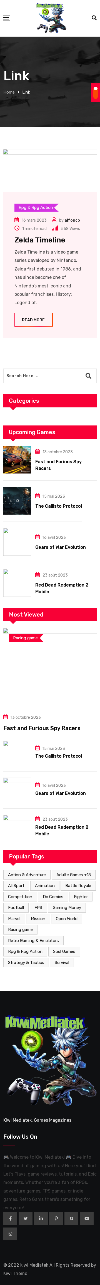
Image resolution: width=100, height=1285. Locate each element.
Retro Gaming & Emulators (33, 940)
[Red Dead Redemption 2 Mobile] (17, 583)
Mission (38, 918)
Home (9, 92)
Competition (20, 896)
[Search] (94, 18)
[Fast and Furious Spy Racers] (17, 460)
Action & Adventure (27, 874)
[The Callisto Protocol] (17, 501)
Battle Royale (78, 885)
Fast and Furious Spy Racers (42, 728)
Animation (45, 885)
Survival (62, 962)
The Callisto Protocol (58, 506)
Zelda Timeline (39, 240)
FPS (38, 907)
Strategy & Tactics (26, 962)
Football (16, 907)
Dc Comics (53, 896)
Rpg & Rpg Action (25, 951)
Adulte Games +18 (73, 874)
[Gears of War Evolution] (17, 542)
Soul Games (64, 951)
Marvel (14, 918)
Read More (33, 320)
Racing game (20, 929)
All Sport (16, 885)
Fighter (81, 896)
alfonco (72, 220)
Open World (67, 918)
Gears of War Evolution (60, 547)
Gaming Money (67, 907)
